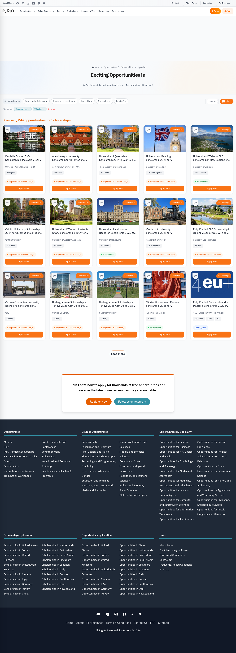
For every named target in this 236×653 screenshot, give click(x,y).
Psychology (88, 466)
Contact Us (165, 560)
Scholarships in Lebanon (56, 565)
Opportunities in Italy (131, 574)
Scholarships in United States (21, 545)
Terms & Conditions (118, 623)
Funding (120, 101)
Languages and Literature (96, 447)
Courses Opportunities (95, 432)
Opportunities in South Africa (136, 584)
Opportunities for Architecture (176, 519)
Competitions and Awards (19, 471)
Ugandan (142, 67)
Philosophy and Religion (133, 495)
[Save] (7, 130)
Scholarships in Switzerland (57, 550)
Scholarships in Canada (17, 574)
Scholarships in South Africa (58, 579)
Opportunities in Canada (96, 579)
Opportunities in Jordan (95, 555)
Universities (103, 11)
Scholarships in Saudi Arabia (58, 555)
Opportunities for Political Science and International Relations (212, 456)
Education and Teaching (95, 481)
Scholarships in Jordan (17, 550)
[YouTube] (44, 3)
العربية (177, 3)
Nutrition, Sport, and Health (98, 485)
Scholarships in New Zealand (58, 589)
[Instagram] (28, 3)
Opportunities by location (97, 535)
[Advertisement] (118, 646)
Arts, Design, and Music (95, 452)
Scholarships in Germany (18, 584)
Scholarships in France (55, 574)
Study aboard (72, 11)
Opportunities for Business (174, 447)
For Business (224, 3)
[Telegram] (39, 3)
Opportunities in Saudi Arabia (136, 560)
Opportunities (26, 11)
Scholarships (127, 67)
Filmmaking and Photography (98, 457)
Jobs (59, 11)
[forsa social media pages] (98, 614)
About (80, 623)
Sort (211, 101)
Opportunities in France (133, 579)
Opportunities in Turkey (95, 594)
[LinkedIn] (33, 3)
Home (70, 623)
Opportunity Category (35, 101)
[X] (23, 3)
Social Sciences (128, 490)
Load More (118, 354)
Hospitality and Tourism (133, 476)
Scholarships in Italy (53, 570)
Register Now (99, 401)
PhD (6, 447)
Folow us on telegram (132, 401)
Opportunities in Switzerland (135, 555)
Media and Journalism (94, 490)
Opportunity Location (63, 101)
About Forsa (191, 3)
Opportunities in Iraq (131, 589)
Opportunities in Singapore (134, 565)
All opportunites (12, 101)
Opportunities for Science (174, 442)
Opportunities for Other (210, 466)
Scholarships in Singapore (56, 560)
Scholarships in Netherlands (58, 545)
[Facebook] (17, 3)
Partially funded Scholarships (21, 457)
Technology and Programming (99, 461)
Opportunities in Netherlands (136, 550)
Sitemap (164, 570)
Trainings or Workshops (17, 476)
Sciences (124, 481)
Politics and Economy (131, 485)
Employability (89, 442)
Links (162, 535)
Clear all (51, 109)
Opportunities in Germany (97, 589)
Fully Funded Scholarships (19, 452)
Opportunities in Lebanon (134, 570)
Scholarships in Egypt (16, 579)
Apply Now (24, 188)
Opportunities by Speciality (175, 432)
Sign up (215, 11)
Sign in (227, 11)
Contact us (207, 3)
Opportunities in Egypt (94, 584)
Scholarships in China (16, 594)
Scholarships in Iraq (53, 584)
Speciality (85, 101)
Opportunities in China (132, 545)
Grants (8, 461)
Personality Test (88, 11)
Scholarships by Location (18, 535)
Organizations (118, 11)
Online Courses (44, 11)
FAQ (153, 623)
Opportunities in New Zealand (136, 594)
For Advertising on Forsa (173, 550)
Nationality (103, 101)
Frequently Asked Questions (175, 565)
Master (8, 442)
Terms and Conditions (172, 555)
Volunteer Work (51, 452)
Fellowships (48, 457)
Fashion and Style (129, 461)
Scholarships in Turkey (17, 589)
